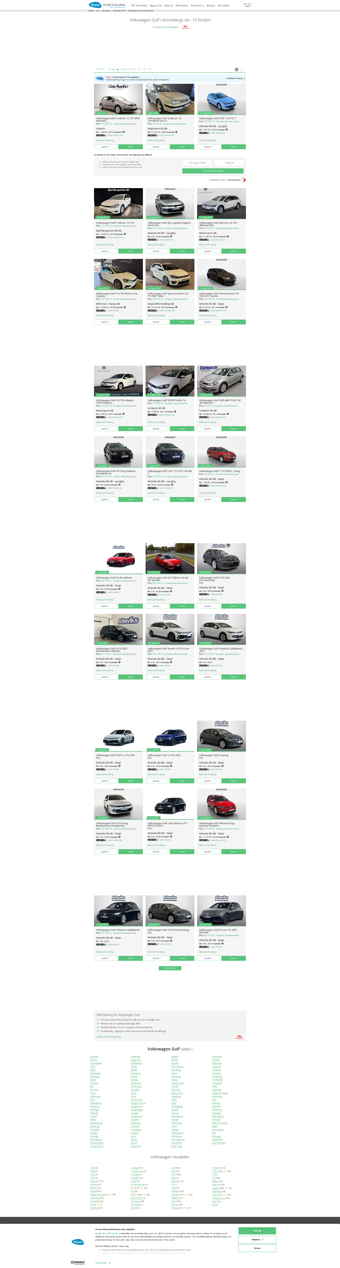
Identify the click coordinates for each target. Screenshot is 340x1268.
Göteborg (94, 1126)
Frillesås (94, 1113)
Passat (174, 1194)
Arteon (93, 1184)
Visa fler (170, 968)
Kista (133, 1096)
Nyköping (176, 1076)
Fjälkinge (94, 1109)
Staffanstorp (177, 1133)
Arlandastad (96, 1063)
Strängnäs (217, 1056)
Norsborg (176, 1069)
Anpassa (256, 1239)
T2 (213, 1174)
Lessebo (135, 1119)
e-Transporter (138, 1184)
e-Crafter (135, 1177)
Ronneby (175, 1089)
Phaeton (175, 1197)
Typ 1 (215, 1201)
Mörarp (175, 1063)
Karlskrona (136, 1086)
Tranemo (216, 1073)
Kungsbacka (137, 1106)
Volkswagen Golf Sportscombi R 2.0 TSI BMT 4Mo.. (168, 295)
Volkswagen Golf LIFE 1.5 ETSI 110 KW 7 (170, 472)
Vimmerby (217, 1109)
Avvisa (257, 1248)
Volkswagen (105, 11)
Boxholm (94, 1083)
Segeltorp (176, 1096)
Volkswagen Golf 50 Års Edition (114, 577)
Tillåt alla (257, 1231)
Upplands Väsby (220, 1093)
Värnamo (216, 1119)
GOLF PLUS (136, 1198)
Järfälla (134, 1069)
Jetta (173, 1177)
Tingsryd (216, 1066)
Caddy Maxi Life (97, 1194)
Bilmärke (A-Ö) (128, 69)
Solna (174, 1126)
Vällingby (216, 1113)
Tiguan (215, 1188)
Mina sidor (247, 4)
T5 (213, 1178)
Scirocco (175, 1204)
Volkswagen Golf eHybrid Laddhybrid (117, 929)
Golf (133, 1194)
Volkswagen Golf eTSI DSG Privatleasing (214, 579)
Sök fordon (141, 5)
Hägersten (136, 1060)
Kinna (133, 1093)
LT (172, 1184)
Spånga (175, 1129)
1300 (92, 1171)
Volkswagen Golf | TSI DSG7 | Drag (219, 471)
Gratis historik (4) (166, 239)
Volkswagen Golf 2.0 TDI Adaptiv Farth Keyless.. (115, 401)
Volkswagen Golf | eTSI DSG (164, 755)
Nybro (174, 1073)
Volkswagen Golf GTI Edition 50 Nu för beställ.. (168, 579)
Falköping (94, 1106)
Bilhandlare (182, 5)
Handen (94, 1133)
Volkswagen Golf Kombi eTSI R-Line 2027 (168, 650)
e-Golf (134, 1181)
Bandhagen (95, 1073)
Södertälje (217, 1063)
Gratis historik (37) (167, 135)
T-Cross (216, 1167)
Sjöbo (174, 1099)
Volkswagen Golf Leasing (213, 755)
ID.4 (173, 1167)
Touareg (216, 1191)
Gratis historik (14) (115, 237)
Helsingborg (96, 1139)
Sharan (175, 1208)
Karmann (176, 1181)
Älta (214, 1133)
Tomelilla (216, 1069)
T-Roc (215, 1171)
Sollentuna (176, 1123)
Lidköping (135, 1123)
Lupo (174, 1187)
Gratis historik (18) (167, 310)
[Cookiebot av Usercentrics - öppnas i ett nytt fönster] (77, 1263)
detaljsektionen (185, 1257)
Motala (174, 1060)
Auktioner (196, 5)
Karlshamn (136, 1083)
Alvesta (93, 1060)
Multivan (175, 1191)
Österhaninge (219, 1142)
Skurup (174, 1113)
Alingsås (94, 1056)
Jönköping (136, 1073)
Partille (174, 1086)
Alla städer (224, 5)
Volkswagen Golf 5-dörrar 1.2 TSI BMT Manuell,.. (118, 119)
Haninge (94, 1136)
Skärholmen (177, 1116)
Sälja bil (168, 5)
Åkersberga (217, 1129)
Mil (144, 69)
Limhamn (135, 1126)
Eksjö (92, 1093)
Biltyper (211, 5)
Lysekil (134, 1139)
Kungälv (135, 1113)
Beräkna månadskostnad (124, 123)
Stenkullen (176, 1136)
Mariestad (136, 1146)
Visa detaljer (101, 1263)
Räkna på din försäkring (109, 1036)
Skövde (174, 1119)
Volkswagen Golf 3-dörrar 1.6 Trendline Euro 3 (164, 119)
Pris (139, 69)
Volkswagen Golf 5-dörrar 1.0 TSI (115, 222)
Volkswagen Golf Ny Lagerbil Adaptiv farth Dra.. (169, 224)
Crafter (93, 1208)
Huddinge (135, 1056)
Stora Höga (176, 1146)
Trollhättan (217, 1079)
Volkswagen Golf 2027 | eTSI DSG (115, 755)
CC (91, 1204)
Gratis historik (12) (218, 840)
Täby (214, 1086)
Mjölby (174, 1056)
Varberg (216, 1103)
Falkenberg (95, 1103)
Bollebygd (95, 1076)
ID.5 (173, 1171)
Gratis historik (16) (115, 135)
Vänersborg (218, 1116)
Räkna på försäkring (104, 140)
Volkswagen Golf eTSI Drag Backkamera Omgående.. (112, 824)
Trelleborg (217, 1076)
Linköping (136, 1129)
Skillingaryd (177, 1106)
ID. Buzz (135, 1201)
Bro (92, 1086)
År (150, 69)
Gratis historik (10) (115, 417)
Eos (133, 1191)
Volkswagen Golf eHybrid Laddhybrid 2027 (220, 650)
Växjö (214, 1126)
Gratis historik (113, 310)
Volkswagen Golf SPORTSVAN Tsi (167, 400)
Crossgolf (136, 1167)
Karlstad (135, 1089)
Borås (93, 1079)
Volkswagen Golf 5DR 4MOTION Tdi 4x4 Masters (220, 401)
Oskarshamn (177, 1083)
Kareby (134, 1079)
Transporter (218, 1198)
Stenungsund (177, 1139)
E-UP (133, 1187)
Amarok (94, 1181)
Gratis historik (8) (217, 133)
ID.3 (133, 1208)
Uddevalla (216, 1089)
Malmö (134, 1142)
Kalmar (134, 1076)
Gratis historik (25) (218, 417)
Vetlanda (216, 1106)
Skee (173, 1103)
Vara (214, 1099)
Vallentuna (217, 1096)
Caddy (93, 1191)
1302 (92, 1174)
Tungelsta (217, 1083)
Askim (93, 1069)
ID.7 (173, 1174)
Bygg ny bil (156, 5)
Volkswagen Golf (119, 11)
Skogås (174, 1109)
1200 (92, 1167)
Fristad (93, 1116)
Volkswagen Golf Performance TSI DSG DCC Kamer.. (219, 295)
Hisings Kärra (96, 1146)
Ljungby (135, 1133)
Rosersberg (177, 1093)
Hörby (134, 1066)
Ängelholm (217, 1139)
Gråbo (93, 1119)
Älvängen (216, 1136)
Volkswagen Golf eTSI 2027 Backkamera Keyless (112, 650)
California (95, 1197)
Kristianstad (137, 1099)
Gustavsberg (96, 1123)
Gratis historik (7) (217, 239)
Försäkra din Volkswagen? (166, 27)
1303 (92, 1177)
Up (213, 1204)
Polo (173, 1201)
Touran (216, 1194)
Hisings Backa (96, 1142)
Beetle (93, 1187)
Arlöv (92, 1066)
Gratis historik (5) (166, 488)
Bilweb (91, 11)
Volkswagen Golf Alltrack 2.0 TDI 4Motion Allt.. (218, 224)
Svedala (215, 1060)
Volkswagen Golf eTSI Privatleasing (168, 929)
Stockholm (176, 1142)
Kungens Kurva (138, 1103)
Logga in (248, 6)
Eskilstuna (95, 1096)
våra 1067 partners (111, 1233)
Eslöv (92, 1099)
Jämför (104, 146)
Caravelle (94, 1201)
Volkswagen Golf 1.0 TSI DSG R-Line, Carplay (117, 295)
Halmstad (94, 1129)
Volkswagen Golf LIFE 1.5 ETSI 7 (217, 118)
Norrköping (177, 1066)
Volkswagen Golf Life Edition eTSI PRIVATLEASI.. (167, 824)
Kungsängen (137, 1109)
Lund (133, 1136)
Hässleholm (136, 1063)
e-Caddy (135, 1174)
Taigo (215, 1181)
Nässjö (174, 1079)
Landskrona (136, 1116)
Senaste (112, 69)
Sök (97, 11)
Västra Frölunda (219, 1123)
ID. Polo (135, 1204)
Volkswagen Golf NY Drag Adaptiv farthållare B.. (116, 472)
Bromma (94, 1089)
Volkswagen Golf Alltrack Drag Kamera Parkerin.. (217, 824)
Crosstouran (137, 1171)
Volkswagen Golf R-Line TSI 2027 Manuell (218, 931)
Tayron (216, 1184)
